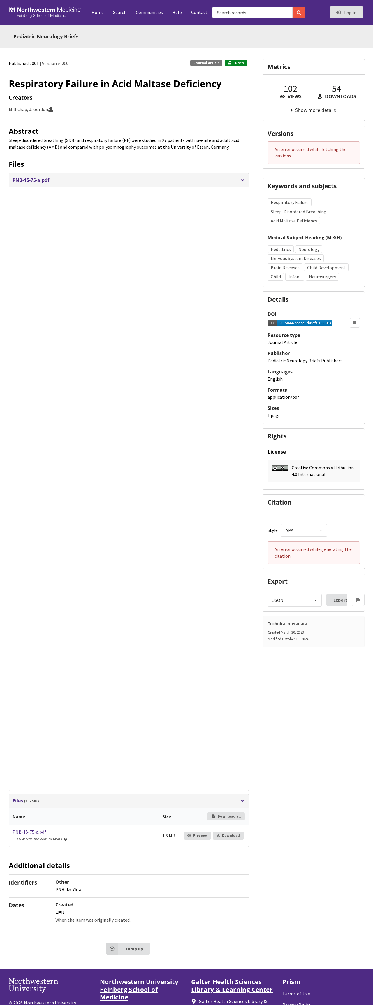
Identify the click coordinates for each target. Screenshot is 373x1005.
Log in (349, 12)
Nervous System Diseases (296, 258)
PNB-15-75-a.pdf (29, 832)
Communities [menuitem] (149, 12)
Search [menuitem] (119, 12)
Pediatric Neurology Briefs (45, 36)
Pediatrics (281, 249)
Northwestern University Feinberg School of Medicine (139, 989)
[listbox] (304, 530)
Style (273, 530)
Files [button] (26, 801)
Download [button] (231, 835)
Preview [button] (200, 835)
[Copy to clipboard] (355, 322)
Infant (294, 277)
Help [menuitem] (177, 12)
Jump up (134, 949)
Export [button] (340, 600)
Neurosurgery (322, 277)
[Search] (299, 12)
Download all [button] (229, 816)
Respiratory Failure (290, 202)
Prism (291, 982)
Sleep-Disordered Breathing (298, 212)
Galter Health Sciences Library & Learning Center (232, 985)
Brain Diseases (285, 267)
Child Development (326, 267)
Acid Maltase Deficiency (294, 221)
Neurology (308, 249)
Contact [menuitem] (199, 12)
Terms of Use (296, 994)
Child (276, 277)
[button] (129, 180)
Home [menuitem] (98, 12)
